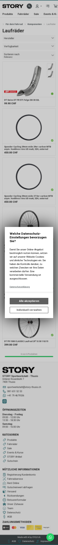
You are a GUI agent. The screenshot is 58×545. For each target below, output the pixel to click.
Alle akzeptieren (29, 301)
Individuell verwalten (29, 309)
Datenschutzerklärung (20, 287)
